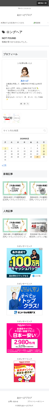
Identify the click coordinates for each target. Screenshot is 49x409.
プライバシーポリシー (35, 401)
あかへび (24, 81)
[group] (15, 192)
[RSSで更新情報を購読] (27, 103)
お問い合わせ (13, 401)
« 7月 (4, 165)
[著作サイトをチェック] (21, 103)
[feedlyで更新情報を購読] (24, 103)
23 (44, 154)
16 (44, 151)
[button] (45, 130)
